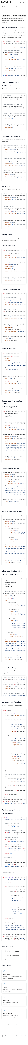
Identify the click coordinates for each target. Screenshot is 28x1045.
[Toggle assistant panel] (23, 2)
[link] (14, 975)
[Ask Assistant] (24, 42)
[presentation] (14, 59)
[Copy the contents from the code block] (22, 42)
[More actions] (26, 2)
